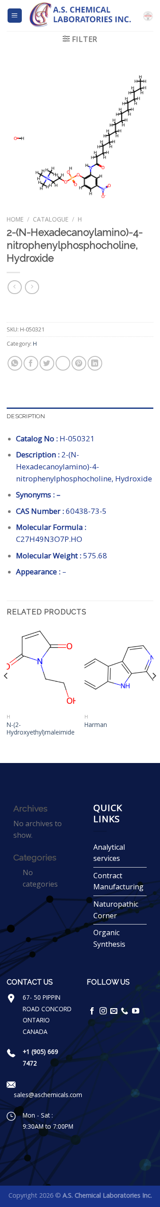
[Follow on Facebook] (92, 1011)
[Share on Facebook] (31, 363)
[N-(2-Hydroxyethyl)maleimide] (41, 667)
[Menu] (15, 15)
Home (15, 219)
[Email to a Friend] (63, 363)
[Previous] (6, 694)
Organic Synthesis (109, 938)
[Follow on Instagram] (103, 1011)
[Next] (153, 694)
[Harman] (118, 667)
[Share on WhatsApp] (15, 363)
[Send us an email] (113, 1011)
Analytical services (109, 853)
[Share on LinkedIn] (95, 363)
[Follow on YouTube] (135, 1011)
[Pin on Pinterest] (79, 363)
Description (26, 416)
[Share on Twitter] (47, 363)
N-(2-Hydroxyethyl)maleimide (41, 728)
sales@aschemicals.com (48, 1094)
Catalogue (50, 219)
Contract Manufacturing (118, 881)
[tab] (80, 416)
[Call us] (124, 1011)
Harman (95, 725)
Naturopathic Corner (115, 909)
